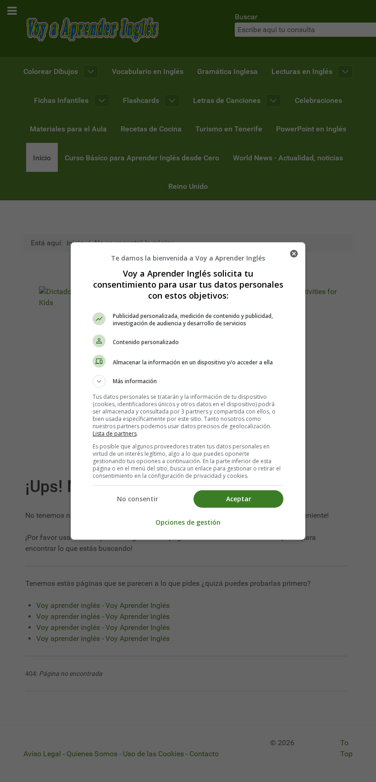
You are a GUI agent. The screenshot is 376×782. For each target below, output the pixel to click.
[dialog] (188, 391)
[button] (188, 381)
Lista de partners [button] (115, 433)
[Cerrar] (294, 253)
